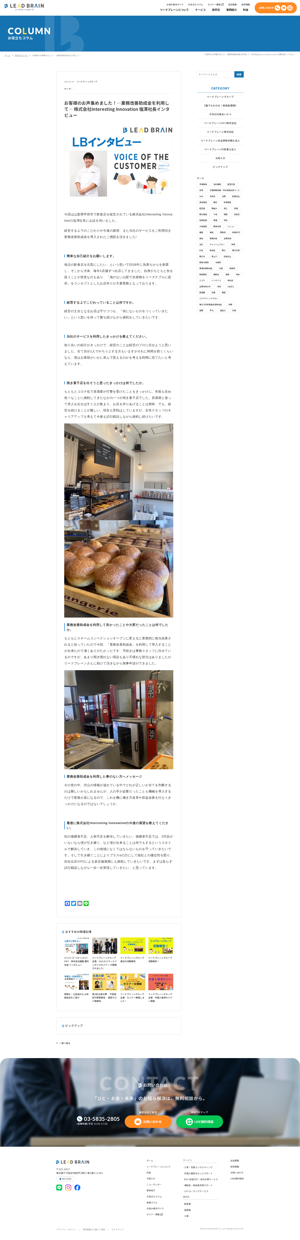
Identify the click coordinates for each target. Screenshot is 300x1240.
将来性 (212, 196)
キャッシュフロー (217, 244)
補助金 (216, 274)
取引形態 (236, 250)
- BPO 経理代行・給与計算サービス (200, 1179)
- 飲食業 (187, 1204)
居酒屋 (202, 292)
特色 (238, 274)
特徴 (230, 304)
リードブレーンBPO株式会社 (220, 123)
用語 (233, 244)
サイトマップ (117, 1229)
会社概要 (234, 1160)
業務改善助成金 (205, 268)
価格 (211, 232)
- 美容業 (187, 1210)
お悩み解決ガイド (155, 1208)
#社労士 (231, 286)
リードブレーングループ (220, 96)
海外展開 (217, 184)
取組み (214, 208)
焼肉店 (230, 280)
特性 (226, 220)
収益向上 (227, 256)
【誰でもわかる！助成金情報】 (220, 105)
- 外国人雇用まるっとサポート (198, 1173)
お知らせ (220, 158)
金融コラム (152, 1202)
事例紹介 (151, 1190)
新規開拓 (203, 274)
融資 (227, 274)
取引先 (202, 256)
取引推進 (203, 214)
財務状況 (236, 232)
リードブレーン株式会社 (220, 131)
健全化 (223, 310)
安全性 (237, 214)
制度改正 (236, 196)
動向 (215, 202)
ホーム (7, 55)
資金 (201, 238)
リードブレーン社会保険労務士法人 (220, 140)
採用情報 (234, 1166)
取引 (224, 250)
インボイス (216, 280)
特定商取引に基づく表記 (94, 1229)
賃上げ (214, 256)
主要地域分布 (205, 286)
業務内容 (213, 238)
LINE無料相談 (237, 1178)
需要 (201, 310)
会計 (201, 244)
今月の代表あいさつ (220, 114)
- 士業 (186, 1216)
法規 (221, 268)
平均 (211, 310)
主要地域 (227, 238)
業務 (215, 220)
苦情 (201, 190)
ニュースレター (154, 1184)
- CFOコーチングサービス (195, 1191)
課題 (226, 214)
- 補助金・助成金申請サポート (198, 1185)
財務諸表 (227, 202)
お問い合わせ (236, 1172)
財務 (236, 208)
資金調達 (203, 202)
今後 (215, 214)
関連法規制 (204, 262)
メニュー (231, 226)
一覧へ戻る (64, 1043)
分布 (201, 196)
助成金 (212, 250)
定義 (213, 292)
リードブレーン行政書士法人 (220, 149)
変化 (226, 208)
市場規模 (203, 184)
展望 (224, 292)
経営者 (202, 208)
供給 (219, 286)
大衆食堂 (203, 226)
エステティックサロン (208, 298)
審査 (201, 232)
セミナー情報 (153, 1214)
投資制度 (203, 220)
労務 (234, 310)
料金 (201, 250)
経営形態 (231, 184)
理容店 (223, 232)
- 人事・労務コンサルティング (197, 1167)
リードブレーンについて (158, 1166)
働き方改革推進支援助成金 (210, 304)
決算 (224, 196)
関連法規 (217, 226)
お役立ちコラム (21, 55)
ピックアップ (220, 166)
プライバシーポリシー (66, 1229)
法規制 (218, 262)
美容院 (232, 268)
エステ (202, 280)
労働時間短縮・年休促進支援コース (225, 190)
